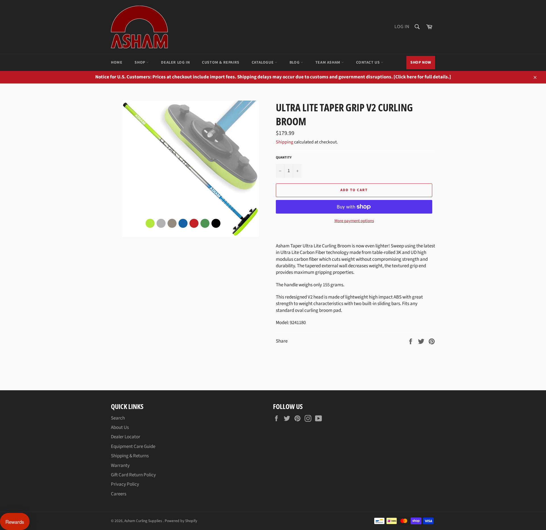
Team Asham (328, 62)
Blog (295, 62)
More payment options (354, 221)
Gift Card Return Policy (133, 474)
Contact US (368, 62)
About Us (120, 427)
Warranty (120, 465)
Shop (140, 62)
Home (116, 62)
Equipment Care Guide (133, 446)
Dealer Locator (125, 436)
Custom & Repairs (220, 62)
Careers (118, 494)
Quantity (283, 157)
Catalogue (263, 62)
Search (118, 418)
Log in (402, 26)
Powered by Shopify (181, 520)
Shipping (284, 142)
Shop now (420, 62)
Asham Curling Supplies (143, 520)
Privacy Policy (125, 484)
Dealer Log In (175, 62)
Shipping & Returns (130, 455)
